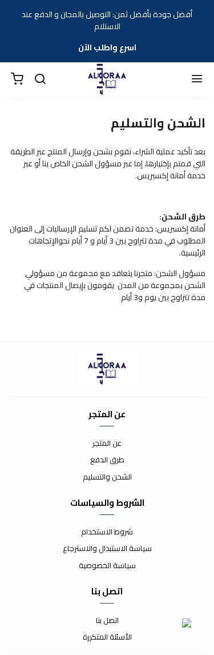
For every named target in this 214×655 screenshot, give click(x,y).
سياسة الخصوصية (107, 566)
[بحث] (40, 79)
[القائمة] (196, 79)
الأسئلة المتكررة (107, 637)
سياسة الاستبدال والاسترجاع (107, 548)
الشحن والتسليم (107, 477)
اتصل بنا (107, 620)
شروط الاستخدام (107, 532)
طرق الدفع (107, 460)
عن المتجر (107, 443)
